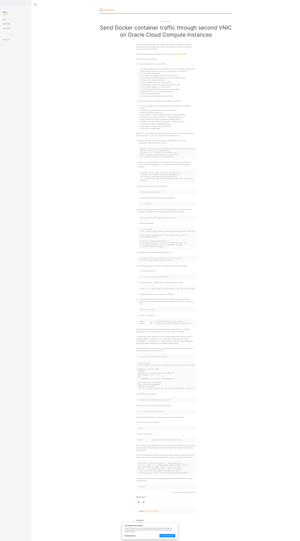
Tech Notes (155, 511)
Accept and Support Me (167, 535)
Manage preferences (130, 535)
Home (4, 19)
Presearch (148, 511)
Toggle (35, 4)
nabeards (140, 520)
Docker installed (176, 54)
